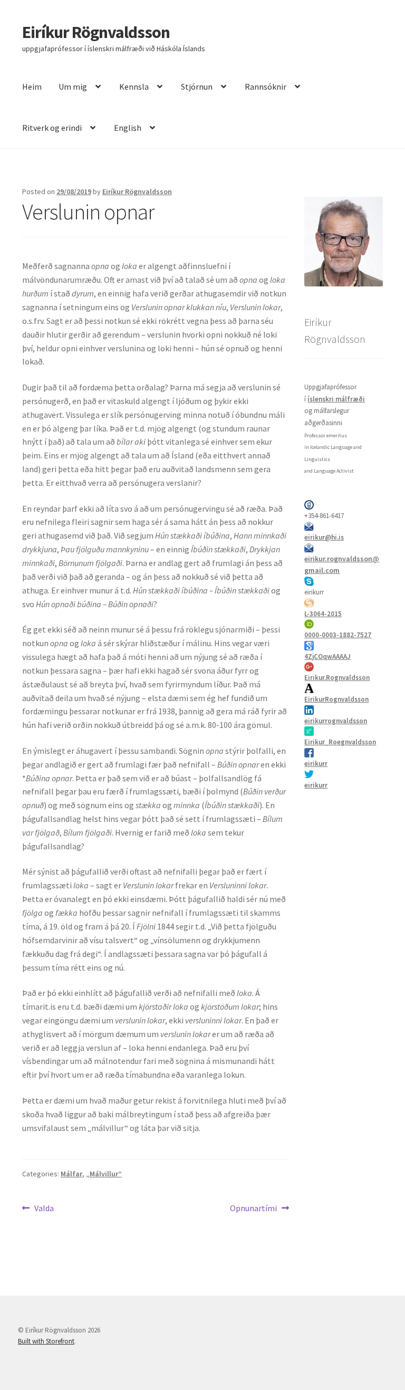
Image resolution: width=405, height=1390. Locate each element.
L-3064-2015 (323, 613)
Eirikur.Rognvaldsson (337, 677)
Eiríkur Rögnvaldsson (96, 32)
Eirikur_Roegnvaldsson (340, 741)
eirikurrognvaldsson (335, 720)
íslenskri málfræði (336, 399)
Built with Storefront (46, 1341)
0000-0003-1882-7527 (337, 634)
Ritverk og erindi (52, 127)
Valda (44, 1208)
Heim (32, 86)
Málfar (71, 1173)
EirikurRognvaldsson (336, 699)
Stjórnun (197, 86)
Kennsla (134, 86)
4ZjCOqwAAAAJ (327, 656)
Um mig (73, 86)
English (127, 127)
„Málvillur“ (104, 1173)
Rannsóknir (265, 86)
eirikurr (315, 763)
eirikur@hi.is (324, 537)
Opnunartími (253, 1208)
